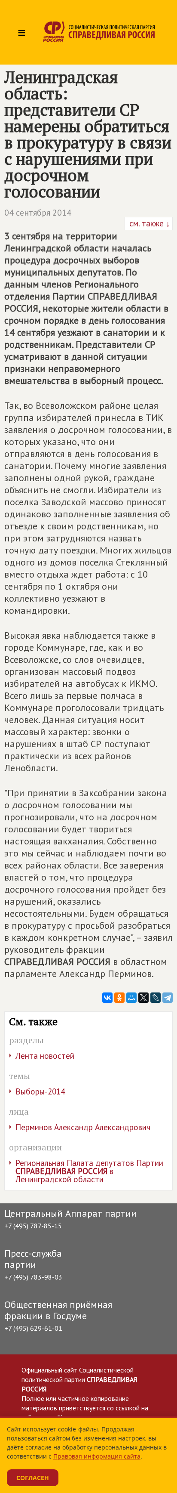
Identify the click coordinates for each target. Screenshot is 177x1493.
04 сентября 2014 (37, 212)
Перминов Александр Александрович (82, 1127)
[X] (143, 997)
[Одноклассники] (119, 997)
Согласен (32, 1478)
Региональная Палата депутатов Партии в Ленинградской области (89, 1171)
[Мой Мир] (131, 997)
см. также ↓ (148, 223)
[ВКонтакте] (107, 997)
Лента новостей (44, 1056)
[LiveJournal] (155, 997)
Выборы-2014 (40, 1091)
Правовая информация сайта (96, 1456)
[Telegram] (167, 997)
